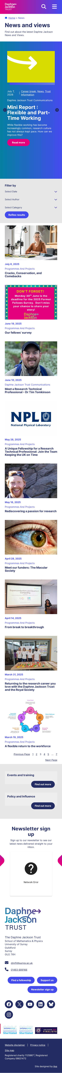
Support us (47, 980)
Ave (55, 1066)
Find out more (43, 784)
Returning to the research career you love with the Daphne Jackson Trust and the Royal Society (30, 686)
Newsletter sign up (42, 989)
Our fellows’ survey (18, 332)
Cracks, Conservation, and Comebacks (23, 275)
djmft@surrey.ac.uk (22, 963)
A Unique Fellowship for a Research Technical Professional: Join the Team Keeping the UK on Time (31, 451)
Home (11, 17)
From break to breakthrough (24, 627)
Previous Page (22, 754)
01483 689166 (19, 969)
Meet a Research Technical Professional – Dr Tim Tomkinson (27, 390)
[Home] (10, 7)
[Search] (43, 7)
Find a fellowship (21, 980)
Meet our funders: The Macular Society (26, 569)
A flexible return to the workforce (28, 746)
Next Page (51, 759)
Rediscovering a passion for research (31, 511)
